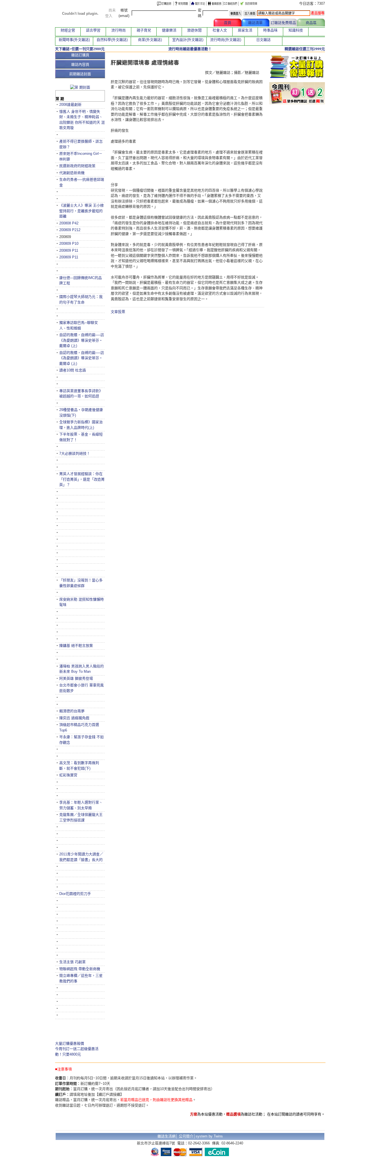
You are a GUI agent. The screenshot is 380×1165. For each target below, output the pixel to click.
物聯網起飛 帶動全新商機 (79, 969)
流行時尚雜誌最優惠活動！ (190, 49)
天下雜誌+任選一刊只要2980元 (80, 49)
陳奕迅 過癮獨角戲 (74, 718)
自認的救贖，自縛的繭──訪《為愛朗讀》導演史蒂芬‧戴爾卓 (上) (81, 340)
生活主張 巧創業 (72, 962)
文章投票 (118, 312)
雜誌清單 (255, 23)
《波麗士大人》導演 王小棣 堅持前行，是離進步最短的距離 (81, 210)
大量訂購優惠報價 (69, 1043)
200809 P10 (68, 243)
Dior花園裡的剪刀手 (75, 894)
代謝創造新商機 (72, 173)
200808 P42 (68, 223)
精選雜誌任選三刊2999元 (305, 49)
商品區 (311, 23)
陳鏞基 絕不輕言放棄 (76, 645)
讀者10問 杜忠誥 (72, 370)
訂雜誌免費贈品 (283, 23)
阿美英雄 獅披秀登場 (76, 678)
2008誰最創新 (70, 104)
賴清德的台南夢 (72, 711)
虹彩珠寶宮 (68, 775)
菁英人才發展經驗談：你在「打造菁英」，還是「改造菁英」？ (82, 479)
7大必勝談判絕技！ (74, 453)
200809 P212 (69, 230)
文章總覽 (200, 23)
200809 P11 (68, 250)
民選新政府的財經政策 (77, 166)
